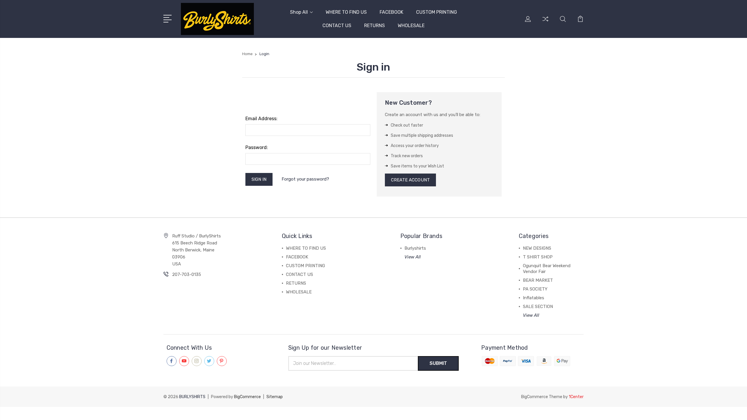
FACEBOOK (391, 12)
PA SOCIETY (535, 289)
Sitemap (274, 396)
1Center (576, 396)
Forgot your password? (305, 179)
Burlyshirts (415, 248)
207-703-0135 (186, 274)
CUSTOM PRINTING (436, 12)
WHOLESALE (411, 25)
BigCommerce (247, 396)
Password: (256, 147)
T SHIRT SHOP (538, 257)
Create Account (410, 180)
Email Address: (261, 118)
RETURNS (374, 25)
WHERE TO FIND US (346, 12)
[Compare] (545, 22)
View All (412, 257)
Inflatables (533, 297)
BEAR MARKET (538, 280)
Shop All (299, 12)
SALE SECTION (538, 306)
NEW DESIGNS (537, 248)
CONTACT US (336, 25)
